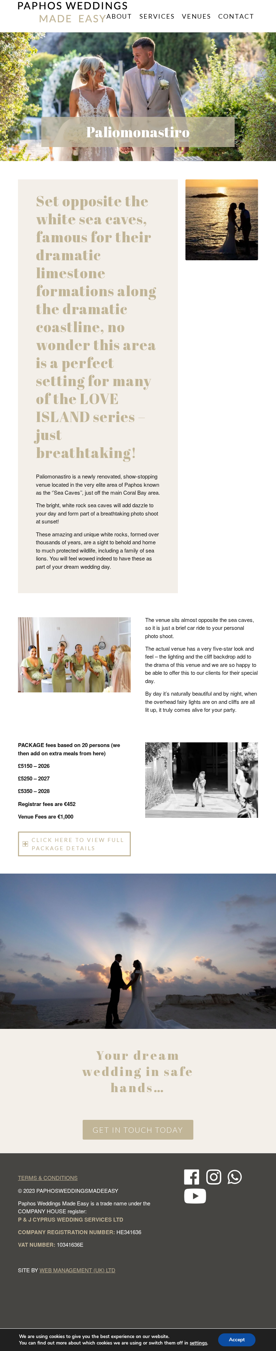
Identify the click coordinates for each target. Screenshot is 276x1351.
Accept (237, 1339)
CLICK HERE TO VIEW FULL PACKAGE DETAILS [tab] (78, 844)
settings (198, 1343)
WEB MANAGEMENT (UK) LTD (77, 1270)
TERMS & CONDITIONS (48, 1177)
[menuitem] (119, 16)
